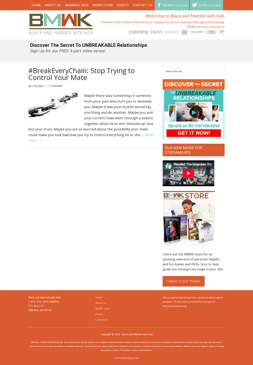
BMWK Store (103, 308)
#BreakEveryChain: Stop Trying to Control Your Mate (81, 74)
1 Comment (55, 85)
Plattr (136, 358)
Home (99, 297)
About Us (101, 303)
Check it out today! (184, 281)
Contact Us (102, 319)
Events (99, 314)
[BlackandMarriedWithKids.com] (61, 31)
